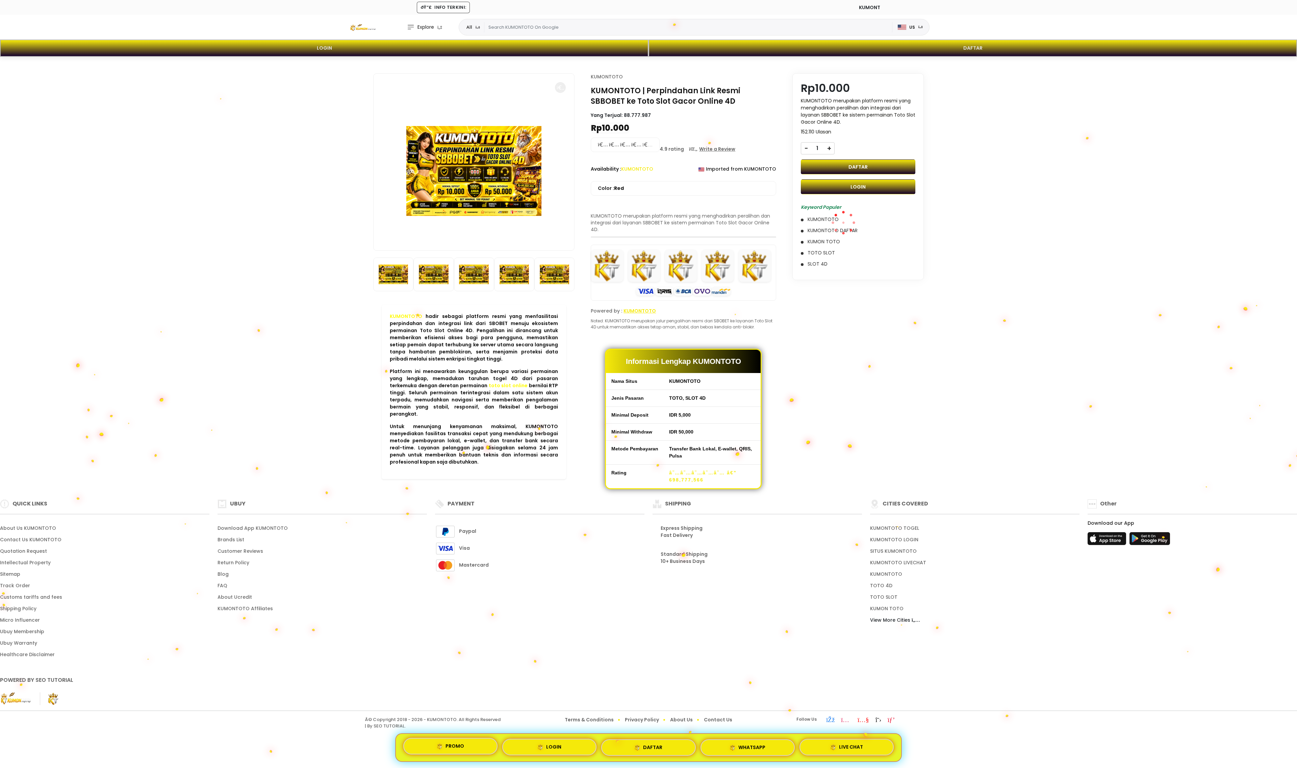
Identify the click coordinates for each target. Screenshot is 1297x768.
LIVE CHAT (851, 744)
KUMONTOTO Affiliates (245, 608)
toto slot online (508, 385)
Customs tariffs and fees (31, 597)
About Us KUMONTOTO (28, 528)
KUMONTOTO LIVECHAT (898, 562)
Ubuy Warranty (18, 643)
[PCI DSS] (16, 699)
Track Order (15, 585)
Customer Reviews (240, 551)
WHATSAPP (751, 745)
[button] (560, 87)
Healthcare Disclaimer (27, 654)
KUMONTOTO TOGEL (894, 528)
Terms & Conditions (589, 719)
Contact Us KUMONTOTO (30, 539)
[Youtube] (863, 720)
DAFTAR (973, 48)
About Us (681, 719)
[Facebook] (830, 720)
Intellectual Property (25, 562)
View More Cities (891, 620)
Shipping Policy (18, 608)
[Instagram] (846, 720)
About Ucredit (235, 597)
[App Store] (1108, 540)
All (469, 27)
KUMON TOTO (887, 608)
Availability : (606, 169)
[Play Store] (1149, 540)
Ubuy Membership (22, 631)
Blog (223, 574)
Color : (611, 188)
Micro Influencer (20, 620)
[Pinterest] (891, 720)
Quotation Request (23, 551)
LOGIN (324, 48)
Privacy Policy (642, 719)
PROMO (455, 747)
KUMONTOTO (406, 316)
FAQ (222, 585)
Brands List (231, 539)
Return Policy (233, 562)
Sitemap (10, 574)
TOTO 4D (881, 585)
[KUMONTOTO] (363, 27)
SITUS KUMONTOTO (893, 551)
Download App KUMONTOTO (253, 528)
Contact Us (718, 719)
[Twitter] (878, 720)
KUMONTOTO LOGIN (894, 539)
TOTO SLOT (883, 597)
